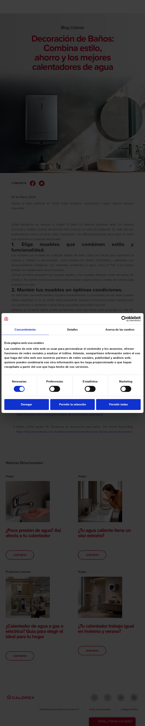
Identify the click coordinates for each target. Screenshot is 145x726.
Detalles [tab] (72, 329)
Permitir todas (118, 404)
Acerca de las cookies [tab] (119, 329)
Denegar (26, 404)
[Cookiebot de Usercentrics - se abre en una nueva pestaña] (124, 319)
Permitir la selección (72, 404)
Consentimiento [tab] (25, 329)
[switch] (54, 389)
